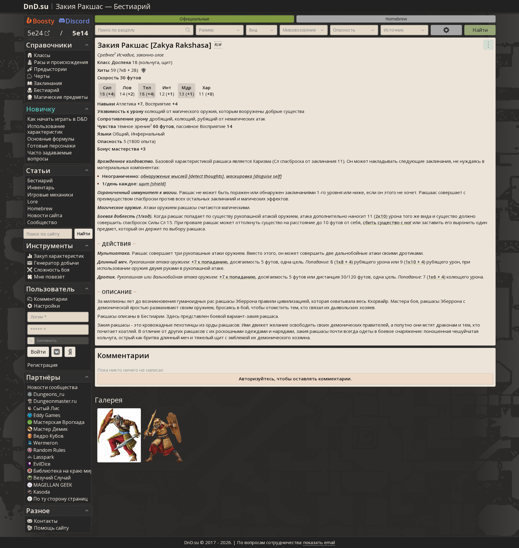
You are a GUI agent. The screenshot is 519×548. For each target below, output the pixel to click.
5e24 (36, 33)
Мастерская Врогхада (58, 422)
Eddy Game (46, 415)
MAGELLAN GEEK (52, 485)
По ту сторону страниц (60, 498)
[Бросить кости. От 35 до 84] (144, 69)
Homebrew (396, 19)
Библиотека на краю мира (64, 470)
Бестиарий (132, 6)
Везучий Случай (52, 477)
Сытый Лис (46, 408)
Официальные (194, 19)
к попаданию (209, 262)
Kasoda (41, 492)
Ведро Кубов (48, 436)
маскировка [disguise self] (254, 176)
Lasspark (43, 457)
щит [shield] (152, 184)
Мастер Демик (50, 429)
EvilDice (41, 464)
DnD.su (36, 6)
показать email (319, 542)
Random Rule (49, 450)
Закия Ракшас (80, 6)
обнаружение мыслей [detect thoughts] (182, 176)
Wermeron (45, 443)
